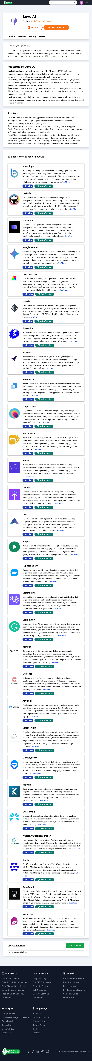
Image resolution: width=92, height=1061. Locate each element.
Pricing (32, 36)
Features (22, 36)
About (12, 36)
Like (33, 27)
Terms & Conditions (41, 1017)
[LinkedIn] (37, 1051)
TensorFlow (7, 1025)
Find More (6, 997)
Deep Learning (39, 978)
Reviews (42, 36)
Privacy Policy (39, 1021)
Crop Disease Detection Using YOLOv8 (12, 986)
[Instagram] (47, 1051)
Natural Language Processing (15, 1017)
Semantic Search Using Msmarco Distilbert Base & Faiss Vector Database (14, 990)
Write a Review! (44, 21)
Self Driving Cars (40, 990)
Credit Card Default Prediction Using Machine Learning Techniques (13, 978)
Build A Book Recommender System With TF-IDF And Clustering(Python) (14, 982)
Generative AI (8, 1029)
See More (66, 182)
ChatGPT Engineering (42, 982)
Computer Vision (40, 986)
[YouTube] (42, 1051)
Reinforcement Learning (74, 990)
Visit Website (58, 27)
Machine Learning (41, 993)
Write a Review (75, 945)
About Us (37, 1013)
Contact (36, 1032)
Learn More (38, 997)
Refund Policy (39, 1025)
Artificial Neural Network (74, 978)
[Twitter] (33, 1051)
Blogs (35, 1029)
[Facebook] (28, 1051)
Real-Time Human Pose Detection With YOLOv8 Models (12, 993)
